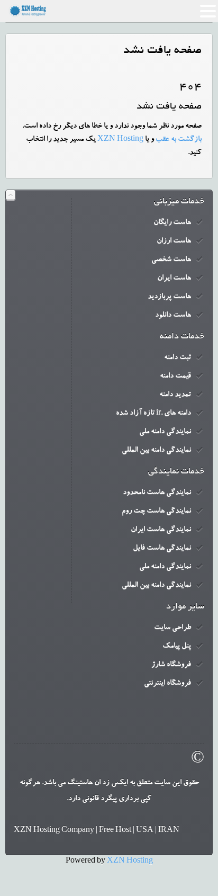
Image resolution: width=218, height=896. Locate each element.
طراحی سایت (172, 628)
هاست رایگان (172, 223)
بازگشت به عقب (179, 140)
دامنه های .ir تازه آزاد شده (153, 413)
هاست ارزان (174, 241)
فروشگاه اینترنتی (167, 683)
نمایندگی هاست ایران (161, 530)
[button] (208, 13)
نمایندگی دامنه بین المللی (156, 450)
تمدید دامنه (175, 395)
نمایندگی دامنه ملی (165, 432)
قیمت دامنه (175, 376)
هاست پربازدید (169, 297)
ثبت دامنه (177, 358)
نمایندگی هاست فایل (162, 548)
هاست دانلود (173, 315)
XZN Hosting (120, 140)
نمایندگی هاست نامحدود (157, 493)
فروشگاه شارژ (171, 665)
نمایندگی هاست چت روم (156, 511)
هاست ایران (174, 278)
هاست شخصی (171, 260)
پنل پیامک (176, 646)
